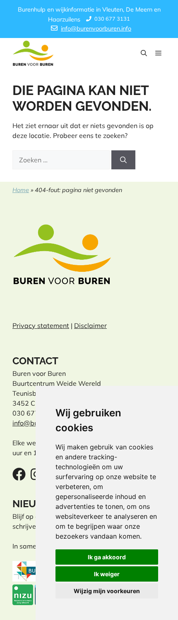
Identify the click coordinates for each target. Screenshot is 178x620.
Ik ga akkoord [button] (107, 557)
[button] (144, 53)
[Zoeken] (123, 159)
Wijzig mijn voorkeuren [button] (107, 590)
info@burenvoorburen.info (96, 28)
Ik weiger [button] (107, 573)
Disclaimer (90, 325)
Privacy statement (40, 325)
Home (20, 190)
